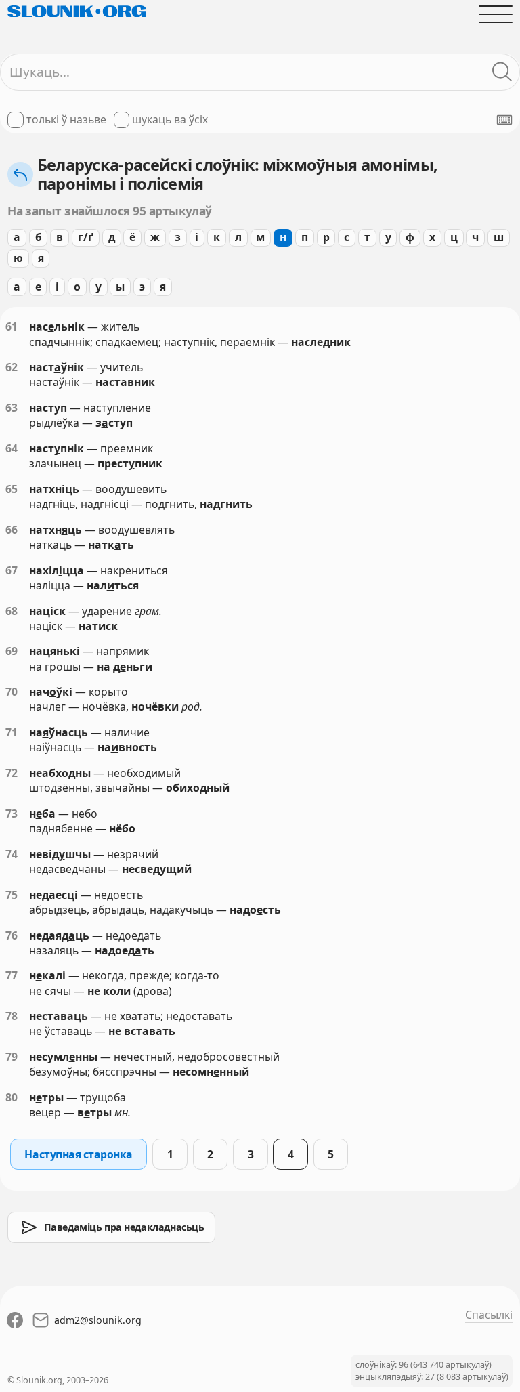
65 (11, 489)
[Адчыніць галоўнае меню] (495, 14)
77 (11, 975)
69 (11, 651)
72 (11, 772)
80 (11, 1097)
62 (11, 367)
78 (11, 1016)
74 (11, 854)
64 (11, 448)
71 (11, 732)
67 (11, 570)
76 (11, 935)
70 (11, 691)
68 (11, 611)
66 (11, 529)
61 (11, 326)
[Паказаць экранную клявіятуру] (504, 120)
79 (11, 1056)
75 (11, 894)
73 (11, 813)
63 (11, 407)
